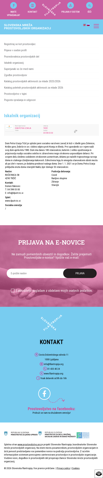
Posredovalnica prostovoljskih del (21, 56)
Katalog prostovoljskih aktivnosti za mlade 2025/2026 (32, 81)
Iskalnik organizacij (14, 62)
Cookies (76, 468)
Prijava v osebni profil (15, 50)
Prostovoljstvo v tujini (15, 93)
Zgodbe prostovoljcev (15, 75)
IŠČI (89, 11)
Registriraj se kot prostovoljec (20, 44)
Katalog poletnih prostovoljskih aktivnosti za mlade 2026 (33, 87)
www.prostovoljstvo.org (29, 444)
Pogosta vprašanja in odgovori (20, 100)
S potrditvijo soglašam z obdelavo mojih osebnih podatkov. (54, 291)
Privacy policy (63, 468)
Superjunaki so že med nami (19, 69)
